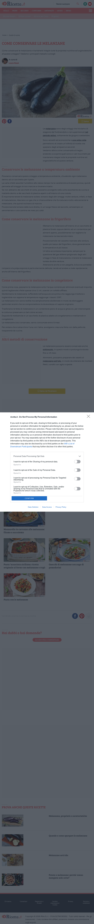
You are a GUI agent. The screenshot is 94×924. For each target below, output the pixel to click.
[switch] (77, 461)
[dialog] (47, 462)
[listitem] (47, 456)
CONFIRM (29, 498)
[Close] (89, 417)
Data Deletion (33, 507)
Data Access (47, 507)
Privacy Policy (61, 507)
